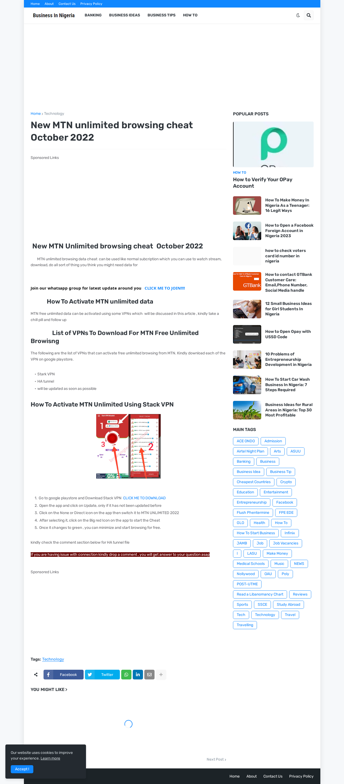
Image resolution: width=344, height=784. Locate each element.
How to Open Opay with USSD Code (288, 334)
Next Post (215, 759)
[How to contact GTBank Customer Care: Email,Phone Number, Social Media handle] (247, 281)
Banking (243, 461)
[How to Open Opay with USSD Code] (247, 334)
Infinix (290, 533)
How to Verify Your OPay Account (262, 182)
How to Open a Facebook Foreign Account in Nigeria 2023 (289, 230)
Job (260, 543)
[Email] (149, 674)
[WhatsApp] (126, 674)
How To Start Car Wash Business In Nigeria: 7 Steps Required (287, 384)
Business (267, 461)
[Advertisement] (172, 67)
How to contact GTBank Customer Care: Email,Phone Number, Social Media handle (288, 282)
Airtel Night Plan (250, 451)
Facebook (284, 502)
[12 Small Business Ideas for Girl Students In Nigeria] (247, 309)
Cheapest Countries (254, 482)
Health (259, 523)
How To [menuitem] (190, 15)
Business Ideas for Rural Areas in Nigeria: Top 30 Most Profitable (289, 410)
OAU (268, 574)
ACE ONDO (246, 441)
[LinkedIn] (138, 674)
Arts (277, 451)
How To (281, 523)
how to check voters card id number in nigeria (285, 255)
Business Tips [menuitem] (161, 15)
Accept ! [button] (22, 769)
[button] (298, 15)
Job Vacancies (285, 543)
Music (279, 563)
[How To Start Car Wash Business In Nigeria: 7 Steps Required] (247, 385)
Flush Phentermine (253, 512)
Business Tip (280, 471)
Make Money (277, 553)
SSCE (262, 604)
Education (245, 492)
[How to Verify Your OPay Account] (273, 144)
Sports (242, 604)
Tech (241, 614)
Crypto (286, 482)
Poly (285, 574)
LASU (252, 553)
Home (35, 4)
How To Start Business (256, 533)
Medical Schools (251, 563)
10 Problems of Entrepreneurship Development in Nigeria (288, 359)
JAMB (242, 543)
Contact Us (67, 4)
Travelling (245, 625)
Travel (290, 614)
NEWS (299, 563)
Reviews (300, 594)
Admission (273, 441)
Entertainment (276, 492)
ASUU (296, 451)
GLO (240, 523)
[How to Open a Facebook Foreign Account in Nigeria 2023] (247, 231)
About (49, 4)
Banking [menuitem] (93, 15)
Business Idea (248, 471)
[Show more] (161, 674)
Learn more (50, 758)
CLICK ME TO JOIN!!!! (165, 288)
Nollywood (246, 574)
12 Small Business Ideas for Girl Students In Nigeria (288, 308)
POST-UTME (247, 584)
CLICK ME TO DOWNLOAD (144, 498)
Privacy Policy (91, 4)
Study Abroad (288, 604)
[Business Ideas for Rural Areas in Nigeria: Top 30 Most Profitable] (247, 410)
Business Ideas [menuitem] (124, 15)
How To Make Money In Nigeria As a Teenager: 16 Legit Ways (287, 205)
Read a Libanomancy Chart (260, 594)
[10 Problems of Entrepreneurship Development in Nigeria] (247, 359)
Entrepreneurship (252, 502)
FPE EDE (286, 512)
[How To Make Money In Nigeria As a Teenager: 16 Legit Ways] (247, 205)
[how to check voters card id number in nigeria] (247, 256)
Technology (54, 114)
